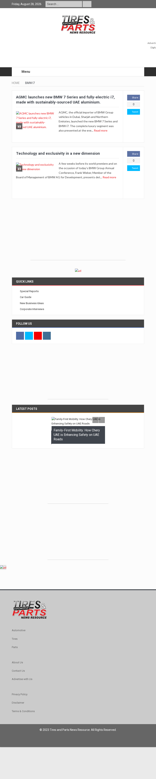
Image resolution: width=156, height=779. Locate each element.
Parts (15, 646)
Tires (14, 638)
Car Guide (25, 297)
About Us (17, 662)
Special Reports (29, 291)
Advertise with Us (22, 678)
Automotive (18, 630)
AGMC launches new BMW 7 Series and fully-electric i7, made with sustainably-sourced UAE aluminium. (65, 99)
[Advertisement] (78, 231)
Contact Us (18, 670)
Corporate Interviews (32, 309)
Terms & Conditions (23, 710)
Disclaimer (18, 702)
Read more (101, 130)
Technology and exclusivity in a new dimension (58, 153)
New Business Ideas (32, 303)
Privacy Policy (19, 693)
